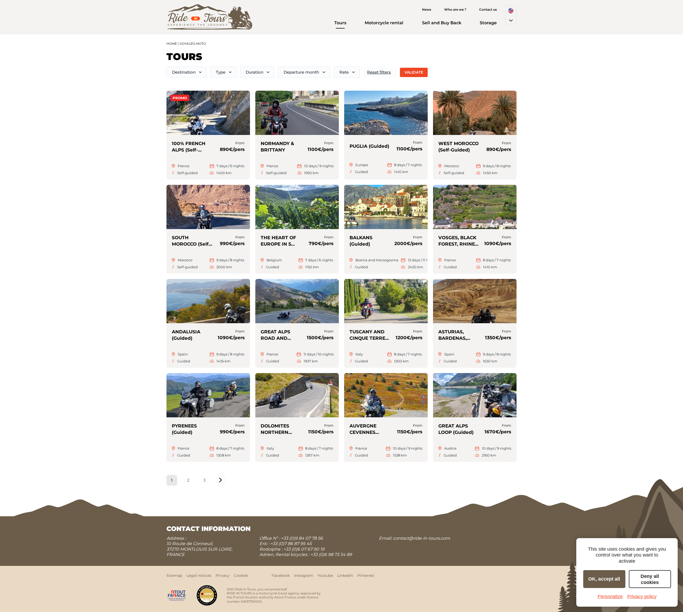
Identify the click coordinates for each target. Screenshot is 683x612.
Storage (488, 22)
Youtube (325, 575)
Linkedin (345, 575)
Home (171, 44)
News (426, 9)
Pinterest (365, 575)
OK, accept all (604, 579)
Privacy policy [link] (642, 596)
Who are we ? (455, 9)
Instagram (303, 575)
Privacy (222, 575)
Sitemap (174, 575)
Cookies (241, 575)
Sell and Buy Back (441, 22)
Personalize (610, 596)
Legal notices (198, 575)
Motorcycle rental (384, 22)
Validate (413, 72)
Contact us (488, 9)
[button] (511, 15)
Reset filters (379, 72)
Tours (340, 22)
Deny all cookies (650, 579)
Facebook (281, 575)
